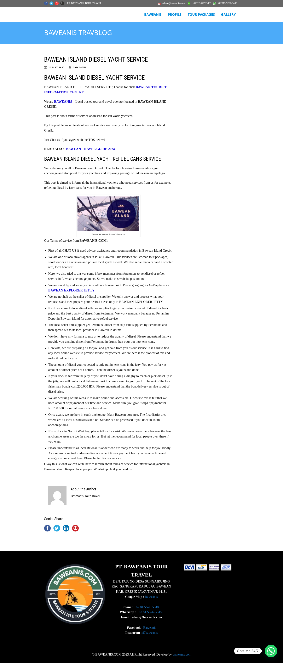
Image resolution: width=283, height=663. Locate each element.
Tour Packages (201, 14)
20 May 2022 (56, 67)
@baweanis (150, 632)
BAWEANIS (153, 14)
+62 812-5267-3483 (147, 607)
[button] (271, 651)
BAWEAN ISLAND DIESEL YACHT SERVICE (96, 59)
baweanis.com (182, 654)
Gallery (228, 14)
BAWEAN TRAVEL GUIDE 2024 (90, 149)
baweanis (79, 67)
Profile (174, 14)
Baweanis (151, 596)
